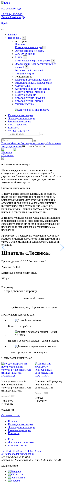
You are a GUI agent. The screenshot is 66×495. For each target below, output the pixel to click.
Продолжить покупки (45, 307)
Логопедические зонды (28, 47)
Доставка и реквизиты (21, 442)
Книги (19, 57)
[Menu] (2, 29)
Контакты (13, 127)
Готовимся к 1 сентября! (29, 70)
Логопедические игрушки (30, 97)
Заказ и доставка (17, 124)
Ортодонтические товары (30, 50)
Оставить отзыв (10, 415)
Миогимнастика (24, 103)
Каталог (12, 421)
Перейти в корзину (20, 307)
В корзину (7, 287)
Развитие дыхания (25, 94)
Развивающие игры (19, 121)
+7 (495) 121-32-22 (12, 14)
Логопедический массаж (29, 100)
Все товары (14, 37)
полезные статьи (17, 445)
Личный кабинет (11, 17)
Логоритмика (22, 85)
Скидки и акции (24, 73)
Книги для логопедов (20, 115)
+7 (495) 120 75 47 (18, 130)
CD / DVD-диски (25, 53)
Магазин (15, 143)
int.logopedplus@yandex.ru (19, 453)
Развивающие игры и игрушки (33, 60)
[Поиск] (41, 134)
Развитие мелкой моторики (30, 91)
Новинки (20, 44)
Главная (12, 34)
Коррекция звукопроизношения (33, 79)
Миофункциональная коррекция (33, 82)
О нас (11, 439)
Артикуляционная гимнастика (32, 88)
